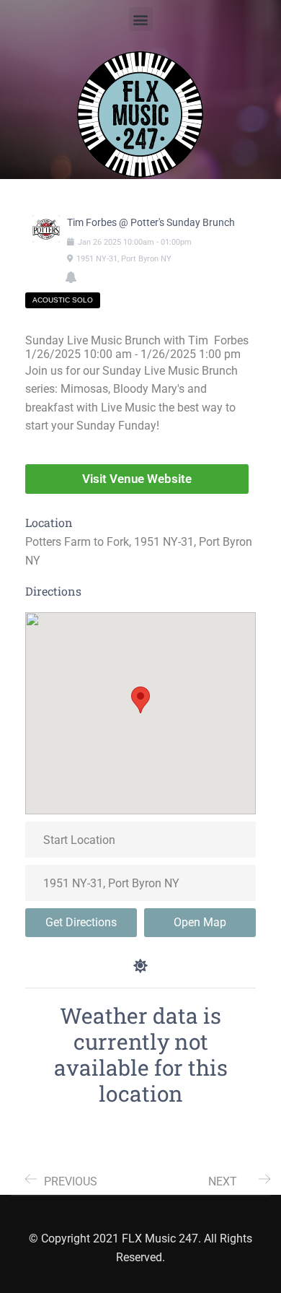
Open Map (200, 922)
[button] (141, 19)
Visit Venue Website (137, 478)
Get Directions (81, 922)
